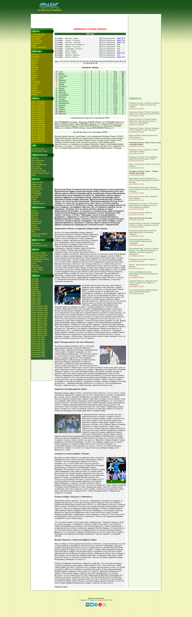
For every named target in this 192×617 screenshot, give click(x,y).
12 (78, 61)
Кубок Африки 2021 (39, 323)
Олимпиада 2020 (38, 346)
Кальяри (35, 67)
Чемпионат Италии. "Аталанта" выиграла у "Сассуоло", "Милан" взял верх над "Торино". (144, 105)
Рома (34, 80)
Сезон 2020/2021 (38, 35)
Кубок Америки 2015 (40, 315)
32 (125, 61)
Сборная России (38, 203)
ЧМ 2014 (35, 283)
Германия (35, 213)
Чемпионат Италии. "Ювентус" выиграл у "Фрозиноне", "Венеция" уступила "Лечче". (144, 113)
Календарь (36, 39)
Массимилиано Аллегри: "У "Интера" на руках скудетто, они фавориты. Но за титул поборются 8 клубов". (143, 205)
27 (113, 61)
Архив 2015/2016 (38, 110)
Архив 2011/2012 (38, 118)
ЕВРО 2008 (36, 300)
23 (104, 61)
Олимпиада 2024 (38, 344)
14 (83, 61)
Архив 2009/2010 (38, 123)
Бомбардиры (37, 37)
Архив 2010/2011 (38, 120)
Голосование (37, 261)
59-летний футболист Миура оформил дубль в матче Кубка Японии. (143, 291)
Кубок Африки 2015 (39, 329)
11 (76, 61)
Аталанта (35, 55)
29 (118, 61)
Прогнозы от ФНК (38, 253)
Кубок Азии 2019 (38, 340)
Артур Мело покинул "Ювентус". (141, 213)
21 (99, 61)
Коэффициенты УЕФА (40, 259)
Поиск (34, 263)
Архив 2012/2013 (38, 116)
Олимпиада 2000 (38, 356)
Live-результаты (38, 149)
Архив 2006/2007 (38, 129)
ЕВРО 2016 (36, 296)
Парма (34, 78)
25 (108, 61)
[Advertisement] (79, 20)
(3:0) (102, 51)
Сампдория (36, 82)
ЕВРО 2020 (36, 294)
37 (94, 63)
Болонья (35, 59)
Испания (35, 215)
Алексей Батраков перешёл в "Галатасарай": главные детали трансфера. (140, 241)
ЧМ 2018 (35, 281)
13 (80, 61)
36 (91, 63)
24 (106, 61)
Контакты (35, 272)
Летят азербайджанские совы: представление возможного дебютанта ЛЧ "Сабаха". (143, 274)
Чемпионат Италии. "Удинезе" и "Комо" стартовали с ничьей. (143, 151)
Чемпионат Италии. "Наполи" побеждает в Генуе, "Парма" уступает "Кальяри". (144, 129)
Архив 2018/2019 (38, 104)
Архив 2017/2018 (38, 106)
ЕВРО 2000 (36, 304)
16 (87, 61)
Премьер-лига (37, 182)
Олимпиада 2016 (38, 348)
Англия (34, 211)
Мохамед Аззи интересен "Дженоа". (142, 259)
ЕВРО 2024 (36, 292)
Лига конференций (39, 165)
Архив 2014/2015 (38, 112)
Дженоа (35, 63)
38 (96, 63)
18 (92, 61)
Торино (34, 88)
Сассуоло (35, 84)
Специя (34, 86)
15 (85, 61)
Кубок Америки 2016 (40, 312)
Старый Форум (37, 270)
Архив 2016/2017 (38, 108)
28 (116, 61)
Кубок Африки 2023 (39, 321)
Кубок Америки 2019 (40, 310)
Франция (35, 219)
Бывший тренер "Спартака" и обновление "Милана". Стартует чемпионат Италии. (144, 224)
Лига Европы (37, 163)
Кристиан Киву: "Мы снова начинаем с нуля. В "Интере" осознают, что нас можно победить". (144, 189)
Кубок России (37, 189)
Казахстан (36, 230)
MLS (33, 232)
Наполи (34, 75)
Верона (34, 61)
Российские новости (40, 255)
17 (90, 61)
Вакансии (35, 265)
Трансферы (36, 243)
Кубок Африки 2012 (39, 333)
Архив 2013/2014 (38, 114)
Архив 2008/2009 (38, 125)
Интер (34, 65)
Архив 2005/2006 (38, 131)
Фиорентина (36, 92)
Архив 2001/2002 (38, 139)
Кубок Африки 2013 (39, 331)
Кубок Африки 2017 (39, 327)
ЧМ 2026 (35, 158)
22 (101, 61)
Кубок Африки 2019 (39, 325)
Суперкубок (36, 43)
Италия (34, 217)
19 (94, 61)
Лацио (34, 71)
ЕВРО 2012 (36, 298)
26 (111, 61)
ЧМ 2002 (35, 289)
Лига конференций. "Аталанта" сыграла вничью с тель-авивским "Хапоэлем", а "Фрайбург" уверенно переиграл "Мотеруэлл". (144, 251)
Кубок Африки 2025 (39, 319)
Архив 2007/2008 (38, 127)
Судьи (34, 45)
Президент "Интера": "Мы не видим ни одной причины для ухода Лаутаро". (143, 158)
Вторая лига (36, 187)
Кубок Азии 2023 (38, 338)
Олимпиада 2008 (38, 352)
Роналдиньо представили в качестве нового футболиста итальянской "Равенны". (142, 232)
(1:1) (102, 49)
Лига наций (36, 167)
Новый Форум (37, 267)
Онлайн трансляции (39, 151)
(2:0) (102, 42)
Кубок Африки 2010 (39, 335)
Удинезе (35, 90)
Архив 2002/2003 (38, 137)
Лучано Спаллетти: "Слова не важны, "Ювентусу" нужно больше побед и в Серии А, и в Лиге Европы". (143, 121)
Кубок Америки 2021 (40, 308)
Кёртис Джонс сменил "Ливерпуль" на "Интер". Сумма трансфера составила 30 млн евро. (144, 180)
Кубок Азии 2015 (38, 342)
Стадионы (35, 201)
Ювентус (35, 94)
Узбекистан (36, 236)
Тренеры (35, 197)
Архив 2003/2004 (38, 135)
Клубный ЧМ (37, 169)
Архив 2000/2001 (38, 141)
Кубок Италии (37, 41)
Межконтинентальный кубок (40, 174)
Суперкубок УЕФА (39, 171)
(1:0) (102, 55)
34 (87, 63)
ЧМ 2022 (35, 279)
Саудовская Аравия (39, 234)
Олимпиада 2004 (38, 354)
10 (73, 61)
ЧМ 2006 (35, 287)
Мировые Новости (39, 257)
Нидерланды (37, 221)
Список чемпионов (39, 47)
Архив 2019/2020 (38, 102)
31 (123, 61)
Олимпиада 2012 (38, 350)
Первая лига (36, 185)
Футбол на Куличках (96, 598)
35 (89, 63)
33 (84, 63)
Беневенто (36, 57)
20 (97, 61)
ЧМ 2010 (35, 285)
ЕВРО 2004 (36, 302)
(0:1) (102, 38)
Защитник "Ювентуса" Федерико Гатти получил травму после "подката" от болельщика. (143, 283)
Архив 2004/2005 (38, 133)
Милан (34, 73)
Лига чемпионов (38, 160)
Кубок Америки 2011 (40, 317)
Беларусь (35, 228)
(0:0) (102, 40)
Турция (34, 225)
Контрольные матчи (39, 245)
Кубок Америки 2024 (40, 306)
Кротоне (35, 69)
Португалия (36, 223)
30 (120, 61)
